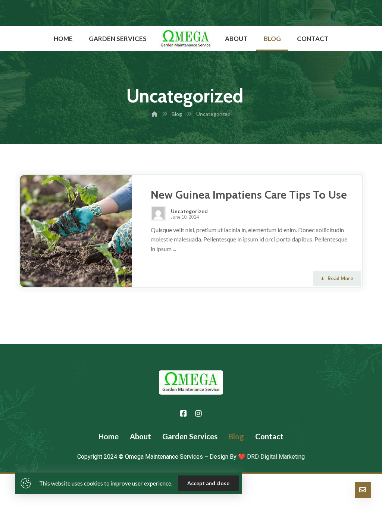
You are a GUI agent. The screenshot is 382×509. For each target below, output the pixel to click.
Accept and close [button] (208, 483)
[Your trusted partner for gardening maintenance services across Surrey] (186, 39)
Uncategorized (189, 211)
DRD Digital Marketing (275, 456)
